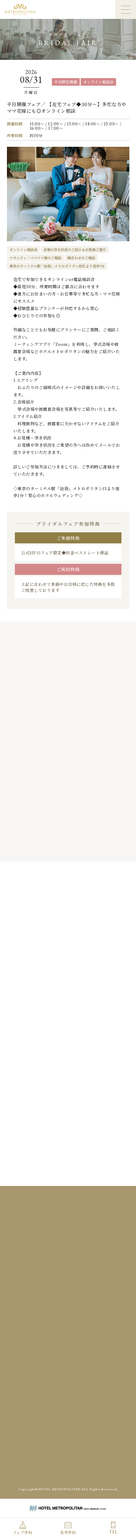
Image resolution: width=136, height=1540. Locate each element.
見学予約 (68, 1532)
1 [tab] (54, 848)
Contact (103, 1389)
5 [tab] (80, 848)
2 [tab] (61, 848)
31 (29, 1016)
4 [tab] (73, 848)
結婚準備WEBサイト (95, 1467)
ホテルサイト (68, 1481)
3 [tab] (67, 848)
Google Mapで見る (68, 1267)
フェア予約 (23, 1532)
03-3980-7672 (72, 1293)
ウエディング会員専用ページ (47, 1467)
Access (40, 1389)
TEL (113, 1531)
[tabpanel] (68, 760)
